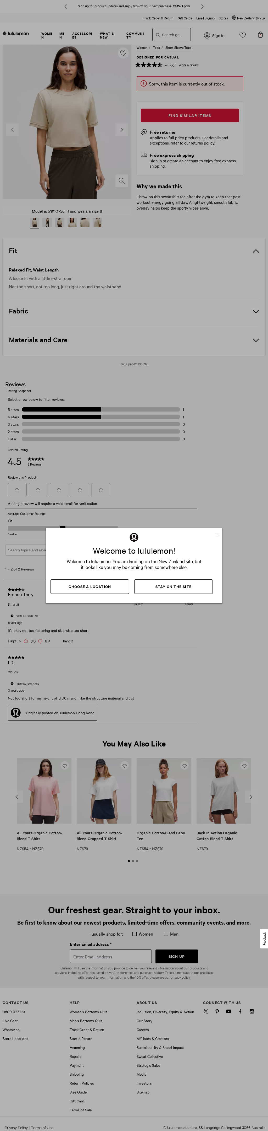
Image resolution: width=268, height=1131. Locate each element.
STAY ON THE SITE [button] (173, 586)
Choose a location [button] (90, 586)
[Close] (219, 533)
